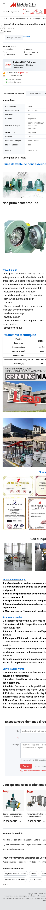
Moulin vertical (35, 879)
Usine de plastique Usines (15, 879)
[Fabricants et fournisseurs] (23, 4)
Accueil (5, 19)
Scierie (33, 873)
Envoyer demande (14, 37)
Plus (4, 884)
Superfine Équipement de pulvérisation (14, 840)
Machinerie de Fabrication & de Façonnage (25, 19)
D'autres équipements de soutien (14, 849)
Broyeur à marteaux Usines (15, 873)
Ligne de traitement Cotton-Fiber (14, 844)
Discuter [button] (26, 36)
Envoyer (26, 766)
